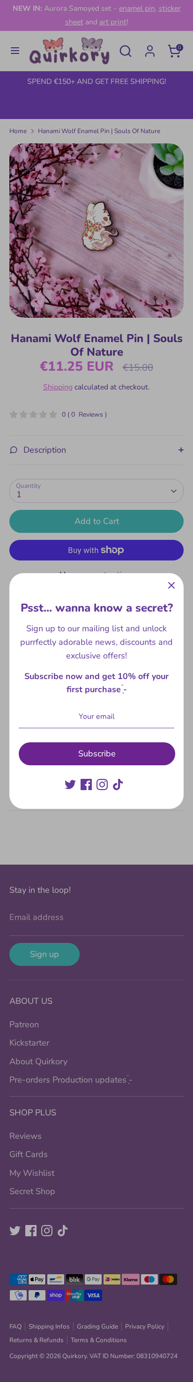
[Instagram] (102, 784)
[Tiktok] (118, 784)
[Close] (171, 585)
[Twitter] (70, 784)
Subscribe (97, 753)
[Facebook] (86, 784)
